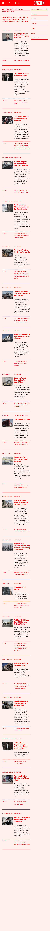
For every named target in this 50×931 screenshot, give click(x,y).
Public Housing (18, 237)
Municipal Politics (23, 574)
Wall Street (18, 648)
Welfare (26, 60)
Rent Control (24, 322)
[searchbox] (39, 9)
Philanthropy (18, 102)
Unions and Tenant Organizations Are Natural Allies (20, 380)
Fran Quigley (18, 30)
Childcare (17, 143)
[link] (17, 3)
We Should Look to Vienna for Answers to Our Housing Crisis (21, 503)
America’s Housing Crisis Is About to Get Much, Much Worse (22, 820)
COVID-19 (16, 192)
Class (15, 60)
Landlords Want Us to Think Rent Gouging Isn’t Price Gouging (22, 293)
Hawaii (16, 444)
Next (12, 12)
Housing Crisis (18, 145)
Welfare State (24, 192)
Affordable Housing (20, 233)
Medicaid (20, 147)
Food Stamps (24, 143)
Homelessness (25, 235)
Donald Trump (23, 190)
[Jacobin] (39, 3)
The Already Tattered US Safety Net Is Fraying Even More (21, 119)
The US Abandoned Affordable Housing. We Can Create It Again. (21, 207)
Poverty (20, 60)
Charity (16, 100)
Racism (16, 487)
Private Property (25, 844)
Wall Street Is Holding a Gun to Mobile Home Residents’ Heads (21, 622)
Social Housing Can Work (22, 420)
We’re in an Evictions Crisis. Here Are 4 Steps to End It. (21, 778)
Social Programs (19, 149)
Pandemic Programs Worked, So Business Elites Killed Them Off (21, 164)
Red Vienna (26, 531)
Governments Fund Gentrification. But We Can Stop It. (21, 459)
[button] (3, 3)
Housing (25, 273)
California (17, 442)
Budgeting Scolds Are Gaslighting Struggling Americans (21, 36)
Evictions (17, 235)
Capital (16, 190)
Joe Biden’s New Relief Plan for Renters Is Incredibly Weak (21, 703)
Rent (21, 363)
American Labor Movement (22, 403)
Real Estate (20, 276)
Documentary (18, 273)
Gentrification (18, 484)
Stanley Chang (24, 415)
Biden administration (20, 761)
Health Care (22, 100)
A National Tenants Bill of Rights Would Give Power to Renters (22, 337)
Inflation (16, 763)
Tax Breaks (23, 688)
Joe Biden (16, 730)
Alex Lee (16, 415)
